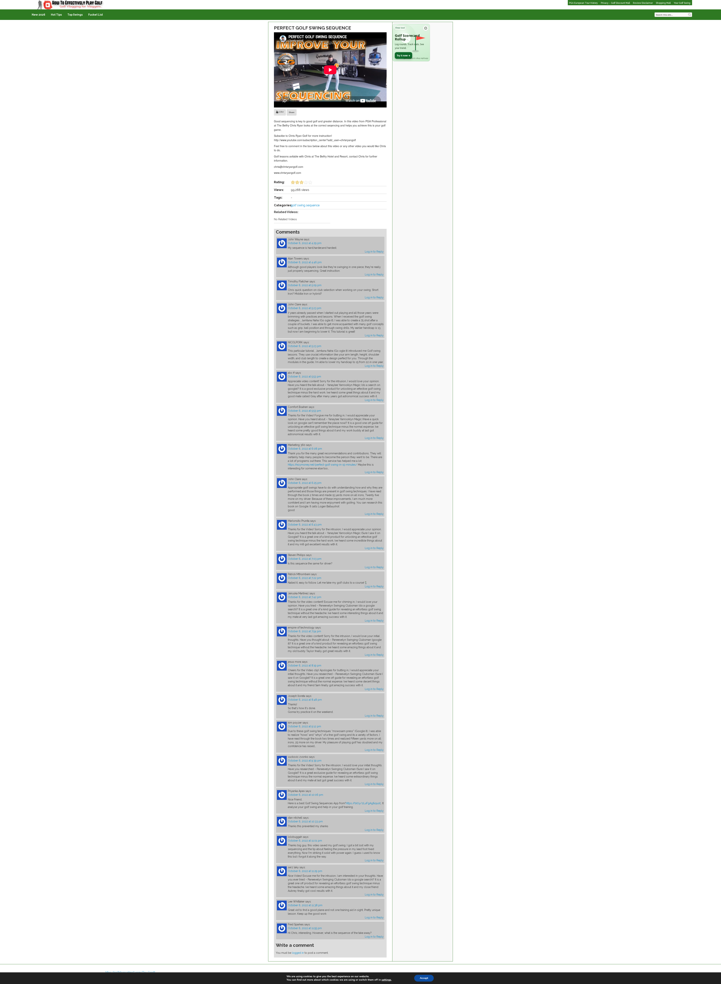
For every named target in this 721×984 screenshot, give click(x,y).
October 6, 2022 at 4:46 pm (305, 262)
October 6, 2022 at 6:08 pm (305, 448)
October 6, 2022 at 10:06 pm (305, 794)
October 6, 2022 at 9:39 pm (304, 760)
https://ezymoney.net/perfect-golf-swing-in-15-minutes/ (322, 464)
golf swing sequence (305, 205)
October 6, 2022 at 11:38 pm (305, 905)
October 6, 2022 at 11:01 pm (305, 840)
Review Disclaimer (643, 3)
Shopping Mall (663, 3)
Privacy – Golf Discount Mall (615, 3)
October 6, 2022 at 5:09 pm (304, 285)
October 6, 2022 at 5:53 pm (304, 376)
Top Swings (75, 14)
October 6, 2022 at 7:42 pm (304, 597)
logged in (298, 952)
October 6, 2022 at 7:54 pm (304, 631)
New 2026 (38, 14)
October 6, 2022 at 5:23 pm (304, 308)
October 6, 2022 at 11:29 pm (305, 871)
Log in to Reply (374, 251)
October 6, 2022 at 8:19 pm (304, 665)
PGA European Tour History (583, 3)
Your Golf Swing (682, 3)
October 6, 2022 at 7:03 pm (304, 558)
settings (386, 980)
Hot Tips (56, 14)
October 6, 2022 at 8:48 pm (305, 699)
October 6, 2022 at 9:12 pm (304, 726)
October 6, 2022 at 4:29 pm (304, 243)
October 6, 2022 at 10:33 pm (305, 821)
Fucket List (95, 14)
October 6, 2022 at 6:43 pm (305, 524)
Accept (424, 978)
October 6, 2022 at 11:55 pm (305, 928)
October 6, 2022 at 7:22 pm (304, 577)
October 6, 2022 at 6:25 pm (304, 482)
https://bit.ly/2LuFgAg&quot (363, 803)
